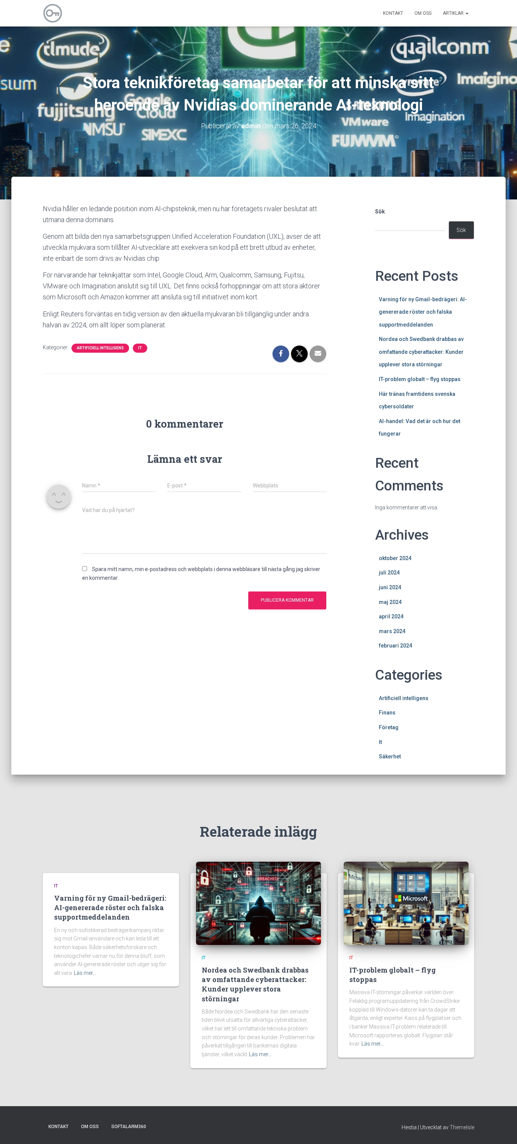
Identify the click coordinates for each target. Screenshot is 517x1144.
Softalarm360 (128, 1126)
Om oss (422, 13)
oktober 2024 (395, 558)
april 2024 (391, 616)
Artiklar (454, 13)
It (140, 348)
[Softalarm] (52, 13)
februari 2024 (395, 646)
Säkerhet (390, 756)
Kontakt (393, 13)
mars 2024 (392, 631)
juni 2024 (390, 587)
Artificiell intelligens (100, 348)
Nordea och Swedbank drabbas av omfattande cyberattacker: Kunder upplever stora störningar (421, 351)
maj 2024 (390, 602)
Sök (380, 212)
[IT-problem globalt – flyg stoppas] (406, 903)
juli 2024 (389, 573)
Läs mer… (85, 973)
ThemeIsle (462, 1127)
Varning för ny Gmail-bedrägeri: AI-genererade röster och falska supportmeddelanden (423, 312)
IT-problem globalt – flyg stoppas (420, 379)
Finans (387, 713)
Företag (389, 727)
